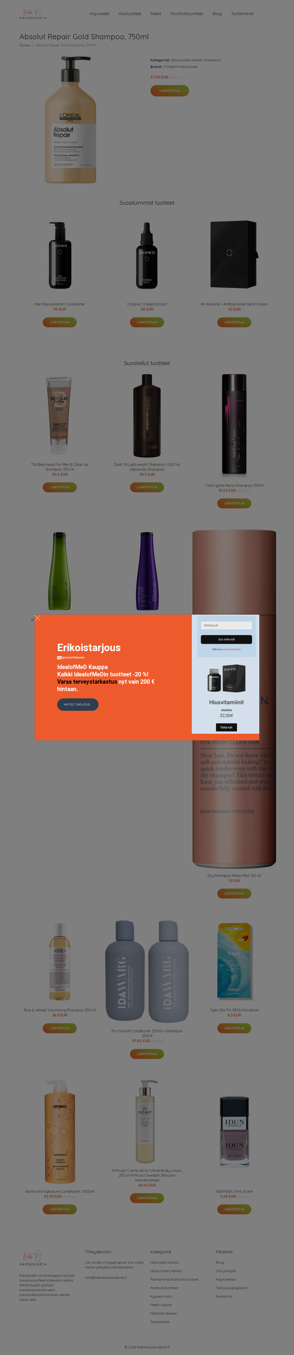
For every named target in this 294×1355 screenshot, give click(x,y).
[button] (78, 704)
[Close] (37, 618)
